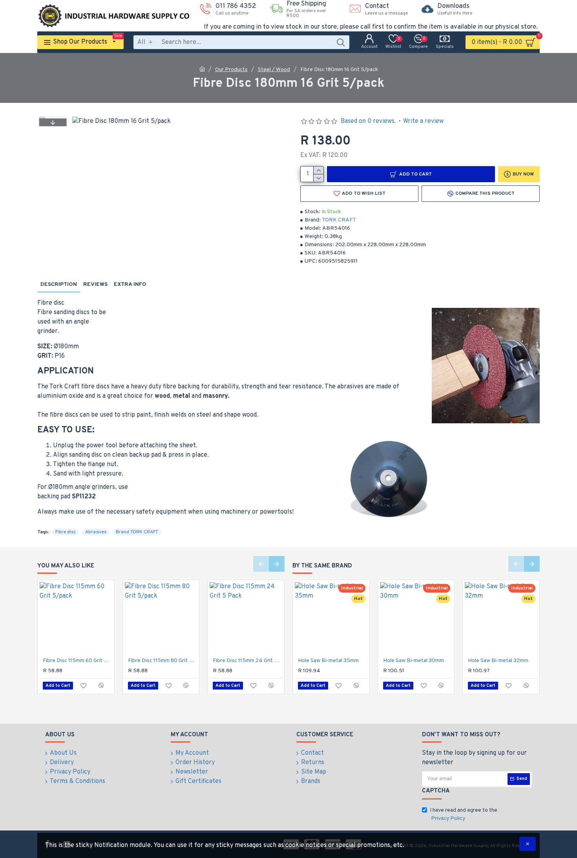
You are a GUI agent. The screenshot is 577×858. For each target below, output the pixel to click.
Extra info (130, 284)
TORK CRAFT (339, 220)
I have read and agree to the (463, 814)
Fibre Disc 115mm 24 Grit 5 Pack (247, 660)
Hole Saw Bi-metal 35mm (328, 660)
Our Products (231, 69)
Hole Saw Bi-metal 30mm (413, 660)
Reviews (95, 284)
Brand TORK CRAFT (137, 532)
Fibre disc (65, 532)
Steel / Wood (274, 69)
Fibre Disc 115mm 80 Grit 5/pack (162, 660)
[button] (52, 122)
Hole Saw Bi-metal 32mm (498, 660)
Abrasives (95, 532)
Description (58, 284)
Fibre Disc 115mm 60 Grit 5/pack (77, 660)
